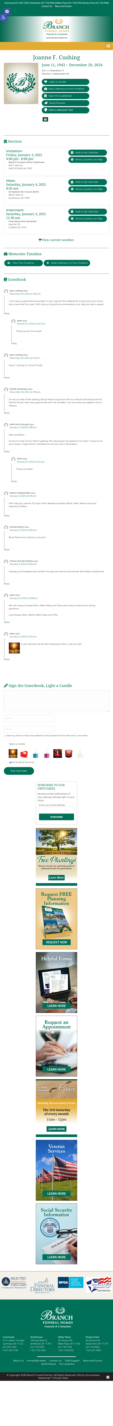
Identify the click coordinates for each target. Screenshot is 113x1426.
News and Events (92, 1360)
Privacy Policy (60, 1378)
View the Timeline (23, 263)
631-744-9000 (92, 1347)
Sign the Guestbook (60, 95)
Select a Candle (17, 744)
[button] (3, 17)
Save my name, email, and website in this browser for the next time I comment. (47, 735)
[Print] (45, 119)
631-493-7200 (9, 1347)
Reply (7, 313)
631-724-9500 (37, 1347)
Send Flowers (57, 103)
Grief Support (72, 1360)
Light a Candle (57, 81)
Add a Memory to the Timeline (66, 88)
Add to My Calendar (87, 152)
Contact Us (55, 1360)
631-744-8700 (66, 1350)
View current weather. (58, 240)
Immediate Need (36, 1360)
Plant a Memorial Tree (61, 110)
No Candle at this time (22, 762)
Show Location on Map (89, 159)
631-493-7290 (11, 1350)
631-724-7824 (39, 1350)
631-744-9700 (65, 1347)
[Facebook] (7, 11)
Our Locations (67, 1364)
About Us (18, 1360)
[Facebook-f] (107, 1377)
